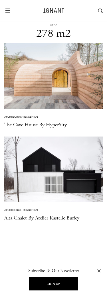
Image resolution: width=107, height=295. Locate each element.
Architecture (13, 117)
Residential (30, 117)
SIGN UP (53, 284)
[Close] (99, 270)
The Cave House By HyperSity (35, 124)
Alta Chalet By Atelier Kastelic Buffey (41, 218)
